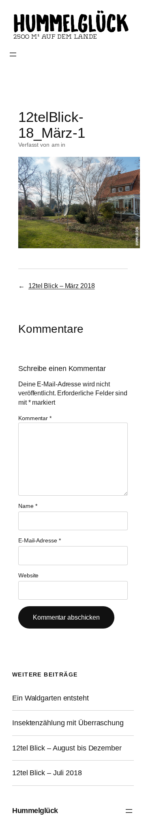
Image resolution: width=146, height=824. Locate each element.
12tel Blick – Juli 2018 (47, 773)
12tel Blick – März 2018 (61, 285)
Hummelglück (35, 811)
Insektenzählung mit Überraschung (68, 723)
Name (27, 506)
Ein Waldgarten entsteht (50, 698)
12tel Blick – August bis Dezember (67, 748)
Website (28, 575)
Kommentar (35, 418)
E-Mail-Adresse (39, 540)
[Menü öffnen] (13, 54)
